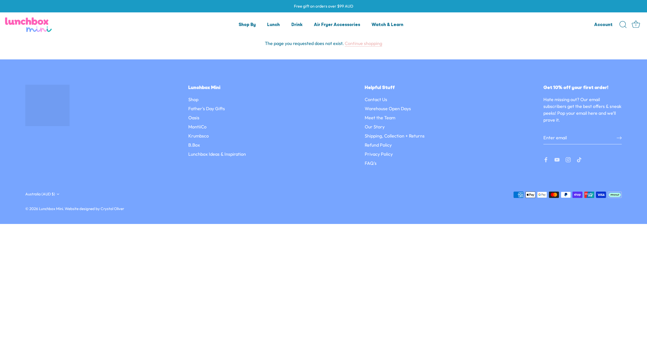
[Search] (623, 24)
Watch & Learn (387, 25)
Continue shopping (363, 43)
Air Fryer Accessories (337, 25)
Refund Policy (378, 145)
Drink (297, 25)
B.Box (194, 145)
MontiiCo (197, 127)
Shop (193, 99)
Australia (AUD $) (40, 194)
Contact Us (376, 99)
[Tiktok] (579, 159)
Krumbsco (198, 136)
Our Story (375, 127)
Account (603, 25)
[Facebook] (545, 159)
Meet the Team (380, 118)
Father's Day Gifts (206, 108)
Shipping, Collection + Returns (395, 136)
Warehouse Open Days (388, 108)
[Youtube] (557, 159)
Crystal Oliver (112, 208)
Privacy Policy (379, 154)
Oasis (193, 118)
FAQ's (371, 163)
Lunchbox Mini (51, 208)
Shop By (247, 25)
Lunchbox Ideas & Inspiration (217, 154)
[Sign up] (619, 138)
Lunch (273, 25)
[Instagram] (568, 159)
